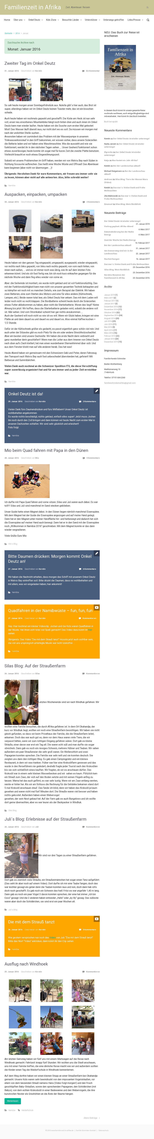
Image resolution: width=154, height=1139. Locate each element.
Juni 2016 (108, 324)
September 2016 (111, 315)
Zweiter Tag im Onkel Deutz (30, 63)
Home (7, 19)
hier (90, 629)
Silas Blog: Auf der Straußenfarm (35, 665)
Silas (37, 673)
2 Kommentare (93, 202)
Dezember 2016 (111, 306)
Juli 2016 (108, 321)
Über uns (18, 19)
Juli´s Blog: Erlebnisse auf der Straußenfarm (45, 819)
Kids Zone (51, 19)
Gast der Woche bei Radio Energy (120, 240)
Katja (106, 160)
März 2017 (108, 298)
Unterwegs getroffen (113, 19)
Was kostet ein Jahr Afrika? (125, 160)
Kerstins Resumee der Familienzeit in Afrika (114, 276)
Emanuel (108, 204)
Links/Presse (134, 19)
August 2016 (109, 318)
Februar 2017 (110, 301)
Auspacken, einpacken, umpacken (36, 194)
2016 (17, 33)
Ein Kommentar (93, 71)
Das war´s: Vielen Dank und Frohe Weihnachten (126, 264)
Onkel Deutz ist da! (25, 393)
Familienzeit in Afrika (33, 7)
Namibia (11, 185)
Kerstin (38, 71)
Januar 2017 (109, 303)
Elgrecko (108, 152)
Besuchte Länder (70, 19)
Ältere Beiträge (90, 1118)
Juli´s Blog (12, 909)
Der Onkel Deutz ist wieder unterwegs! (131, 138)
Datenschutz (103, 1130)
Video (52, 937)
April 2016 (108, 330)
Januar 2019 (109, 295)
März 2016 (108, 333)
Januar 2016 (109, 339)
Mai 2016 (108, 327)
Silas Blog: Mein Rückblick (128, 204)
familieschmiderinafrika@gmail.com (120, 383)
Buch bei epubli (111, 122)
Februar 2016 (110, 336)
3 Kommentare (93, 458)
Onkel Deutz (34, 19)
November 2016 (111, 309)
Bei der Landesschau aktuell (126, 166)
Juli (37, 827)
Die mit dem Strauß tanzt (31, 921)
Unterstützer (91, 19)
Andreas (108, 179)
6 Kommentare (89, 569)
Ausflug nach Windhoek (26, 964)
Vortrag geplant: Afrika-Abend (118, 226)
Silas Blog (12, 810)
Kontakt (93, 1130)
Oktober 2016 (110, 312)
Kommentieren (89, 618)
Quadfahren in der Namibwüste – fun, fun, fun (50, 610)
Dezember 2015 (111, 342)
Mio (37, 458)
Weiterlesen (12, 1101)
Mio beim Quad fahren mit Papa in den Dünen (46, 450)
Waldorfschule (27, 1110)
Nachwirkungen (111, 259)
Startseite (8, 33)
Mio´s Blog (12, 544)
